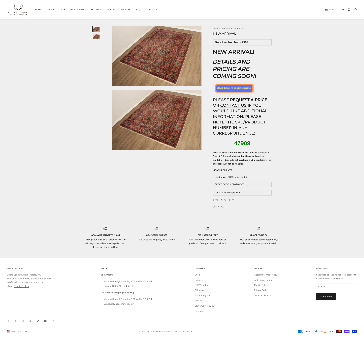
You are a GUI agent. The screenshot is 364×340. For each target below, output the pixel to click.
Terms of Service (262, 295)
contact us (233, 105)
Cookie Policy (261, 285)
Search (50, 10)
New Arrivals (77, 10)
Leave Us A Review (205, 305)
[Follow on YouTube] (45, 321)
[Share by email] (233, 200)
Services (111, 10)
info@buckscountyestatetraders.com (25, 282)
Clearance (95, 10)
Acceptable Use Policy (265, 274)
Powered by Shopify (182, 331)
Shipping (199, 290)
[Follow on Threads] (30, 321)
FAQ (138, 10)
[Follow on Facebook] (8, 321)
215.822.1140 (21, 286)
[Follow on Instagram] (23, 321)
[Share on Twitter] (225, 200)
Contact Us (151, 10)
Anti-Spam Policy (263, 280)
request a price (248, 99)
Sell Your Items (202, 285)
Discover (126, 10)
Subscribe (326, 296)
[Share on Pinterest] (229, 200)
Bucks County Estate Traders (228, 28)
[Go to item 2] (96, 36)
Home (38, 10)
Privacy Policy (261, 290)
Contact (198, 300)
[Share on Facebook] (221, 200)
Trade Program (202, 295)
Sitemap (199, 311)
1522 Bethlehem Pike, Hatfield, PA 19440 (29, 278)
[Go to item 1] (96, 29)
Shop (62, 10)
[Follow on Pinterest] (37, 321)
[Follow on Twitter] (15, 321)
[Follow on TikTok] (52, 321)
